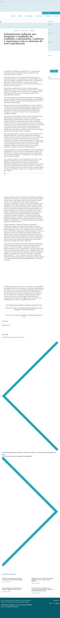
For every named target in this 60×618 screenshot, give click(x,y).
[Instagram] (46, 13)
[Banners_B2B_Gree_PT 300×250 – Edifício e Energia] (54, 42)
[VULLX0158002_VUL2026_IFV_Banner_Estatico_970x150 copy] (24, 22)
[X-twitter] (45, 13)
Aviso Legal (14, 600)
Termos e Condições (6, 600)
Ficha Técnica (21, 600)
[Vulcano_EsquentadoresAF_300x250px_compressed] (54, 24)
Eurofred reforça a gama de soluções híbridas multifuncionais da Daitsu (12, 588)
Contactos (27, 600)
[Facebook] (43, 13)
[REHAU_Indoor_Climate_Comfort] (54, 33)
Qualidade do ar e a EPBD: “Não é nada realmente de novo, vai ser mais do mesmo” (42, 580)
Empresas (32, 30)
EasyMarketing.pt (12, 606)
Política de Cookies (17, 602)
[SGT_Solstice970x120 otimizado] (30, 2)
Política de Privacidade (6, 602)
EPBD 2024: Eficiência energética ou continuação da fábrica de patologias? (12, 579)
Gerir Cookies (25, 602)
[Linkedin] (48, 13)
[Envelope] (49, 13)
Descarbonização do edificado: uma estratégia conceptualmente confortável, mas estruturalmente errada (42, 589)
